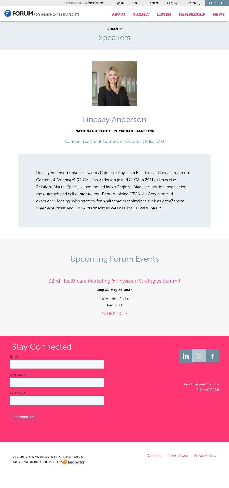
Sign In (119, 3)
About (118, 14)
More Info (111, 314)
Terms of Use (177, 455)
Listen (164, 14)
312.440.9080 (207, 390)
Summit (141, 14)
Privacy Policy (205, 455)
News (219, 14)
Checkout (217, 3)
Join (136, 3)
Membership (192, 14)
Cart (170, 3)
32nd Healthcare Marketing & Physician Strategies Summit (114, 281)
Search (192, 3)
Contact (153, 3)
